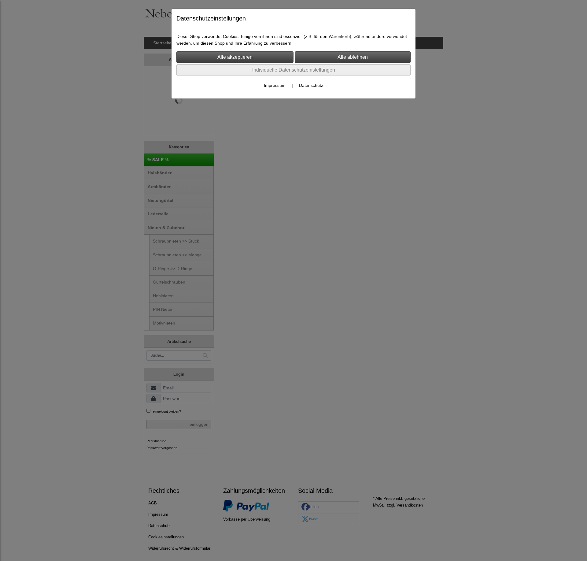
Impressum (275, 85)
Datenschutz (311, 85)
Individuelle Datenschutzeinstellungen (293, 69)
